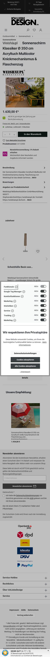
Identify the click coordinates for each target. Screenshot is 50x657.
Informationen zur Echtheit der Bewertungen (26, 656)
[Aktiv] (43, 286)
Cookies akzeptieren (25, 360)
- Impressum (25, 372)
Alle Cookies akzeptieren (25, 366)
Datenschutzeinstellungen (25, 353)
